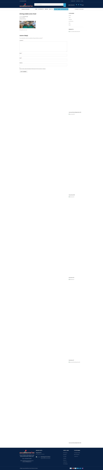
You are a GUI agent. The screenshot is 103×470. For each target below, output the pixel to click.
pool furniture (71, 21)
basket (70, 15)
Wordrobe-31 (71, 360)
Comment (21, 40)
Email (21, 57)
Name (21, 53)
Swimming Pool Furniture (45, 456)
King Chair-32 (38, 452)
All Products (65, 452)
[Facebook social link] (63, 1)
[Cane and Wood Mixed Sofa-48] (76, 401)
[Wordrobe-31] (76, 319)
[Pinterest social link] (66, 1)
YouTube (64, 456)
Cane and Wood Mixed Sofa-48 (75, 442)
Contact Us (76, 456)
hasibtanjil (26, 16)
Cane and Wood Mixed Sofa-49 (75, 112)
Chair (69, 17)
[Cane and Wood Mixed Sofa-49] (76, 71)
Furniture (70, 19)
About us (64, 460)
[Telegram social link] (69, 1)
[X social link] (65, 1)
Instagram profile (77, 452)
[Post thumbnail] (38, 458)
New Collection (76, 454)
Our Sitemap (65, 463)
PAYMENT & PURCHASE (79, 9)
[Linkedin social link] (67, 1)
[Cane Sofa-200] (76, 153)
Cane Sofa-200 (72, 194)
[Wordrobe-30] (76, 236)
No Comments (42, 454)
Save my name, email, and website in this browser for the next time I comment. (33, 68)
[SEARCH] (64, 5)
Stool (69, 24)
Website (21, 62)
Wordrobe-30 (71, 277)
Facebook (64, 454)
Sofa (69, 23)
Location (64, 458)
